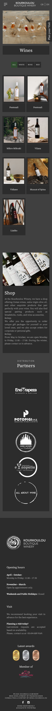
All (14, 65)
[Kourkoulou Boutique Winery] (25, 4)
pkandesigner (36, 696)
